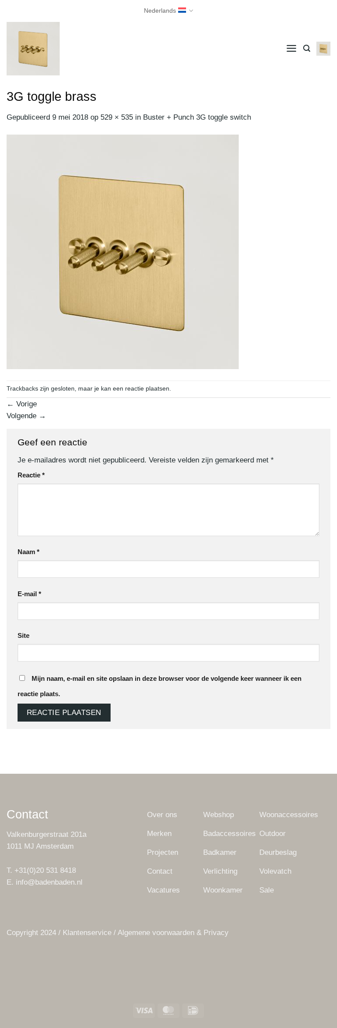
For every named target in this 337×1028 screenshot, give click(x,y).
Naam (28, 551)
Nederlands (160, 10)
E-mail (29, 594)
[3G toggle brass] (123, 251)
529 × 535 (116, 117)
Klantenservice (87, 932)
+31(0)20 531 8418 (45, 870)
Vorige (22, 404)
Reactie (31, 475)
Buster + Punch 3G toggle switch (197, 117)
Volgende (26, 416)
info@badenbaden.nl (49, 882)
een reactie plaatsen (141, 388)
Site (23, 635)
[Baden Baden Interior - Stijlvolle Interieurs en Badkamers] (60, 48)
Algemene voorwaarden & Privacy (173, 932)
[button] (291, 48)
